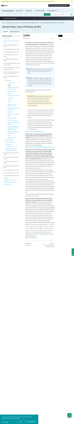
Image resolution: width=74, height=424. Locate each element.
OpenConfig (10, 112)
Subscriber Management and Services (13, 132)
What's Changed (9, 139)
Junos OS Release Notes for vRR (11, 172)
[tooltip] (60, 36)
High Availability (11, 91)
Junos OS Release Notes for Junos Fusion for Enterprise (11, 68)
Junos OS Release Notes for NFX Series (11, 153)
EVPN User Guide (32, 237)
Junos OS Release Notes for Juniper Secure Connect (12, 64)
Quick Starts (29, 10)
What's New (8, 80)
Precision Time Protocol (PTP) (13, 115)
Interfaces (10, 93)
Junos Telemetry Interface (14, 95)
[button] (69, 415)
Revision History (7, 184)
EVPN (9, 85)
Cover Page (6, 38)
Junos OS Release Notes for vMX (11, 170)
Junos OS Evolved (14, 31)
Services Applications (13, 120)
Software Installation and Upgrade (13, 123)
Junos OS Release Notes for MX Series (11, 77)
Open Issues (8, 144)
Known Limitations (10, 142)
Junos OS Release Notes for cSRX (11, 52)
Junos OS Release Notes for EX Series (11, 55)
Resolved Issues (9, 146)
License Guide (19, 10)
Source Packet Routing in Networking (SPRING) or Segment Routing (13, 128)
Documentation (8, 11)
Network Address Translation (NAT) (12, 105)
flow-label (30, 131)
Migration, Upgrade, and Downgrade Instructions (11, 149)
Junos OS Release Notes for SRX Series (11, 166)
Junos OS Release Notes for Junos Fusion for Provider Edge (11, 72)
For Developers (52, 10)
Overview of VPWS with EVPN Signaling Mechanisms (41, 147)
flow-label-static (39, 131)
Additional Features (12, 137)
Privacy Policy (5, 422)
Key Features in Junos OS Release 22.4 (11, 41)
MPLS (9, 102)
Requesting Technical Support (10, 182)
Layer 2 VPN (11, 97)
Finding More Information (10, 180)
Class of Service (11, 83)
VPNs (9, 135)
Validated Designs (40, 10)
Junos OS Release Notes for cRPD (11, 49)
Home (3, 22)
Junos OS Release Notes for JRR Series (11, 59)
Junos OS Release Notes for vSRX (11, 175)
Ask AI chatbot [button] (16, 1)
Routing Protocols (12, 118)
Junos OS (5, 31)
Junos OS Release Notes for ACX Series (11, 45)
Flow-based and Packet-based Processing (13, 88)
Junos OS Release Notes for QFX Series (11, 162)
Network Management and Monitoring (14, 109)
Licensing (10, 100)
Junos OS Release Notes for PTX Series (11, 158)
